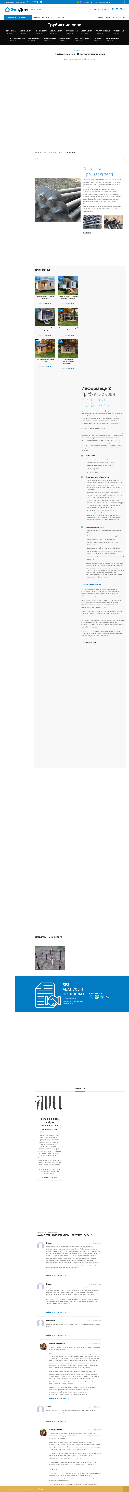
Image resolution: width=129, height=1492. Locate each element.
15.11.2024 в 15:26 (94, 1243)
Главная (38, 152)
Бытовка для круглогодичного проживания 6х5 (68, 361)
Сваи (44, 152)
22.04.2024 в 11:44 (94, 1284)
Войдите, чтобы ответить (56, 1276)
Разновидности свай (55, 152)
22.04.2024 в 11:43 (94, 1321)
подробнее (87, 232)
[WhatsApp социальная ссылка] (67, 2)
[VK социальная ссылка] (70, 2)
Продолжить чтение (49, 1177)
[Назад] (45, 25)
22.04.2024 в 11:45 (94, 1344)
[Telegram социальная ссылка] (73, 2)
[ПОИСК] (88, 9)
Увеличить (63, 947)
